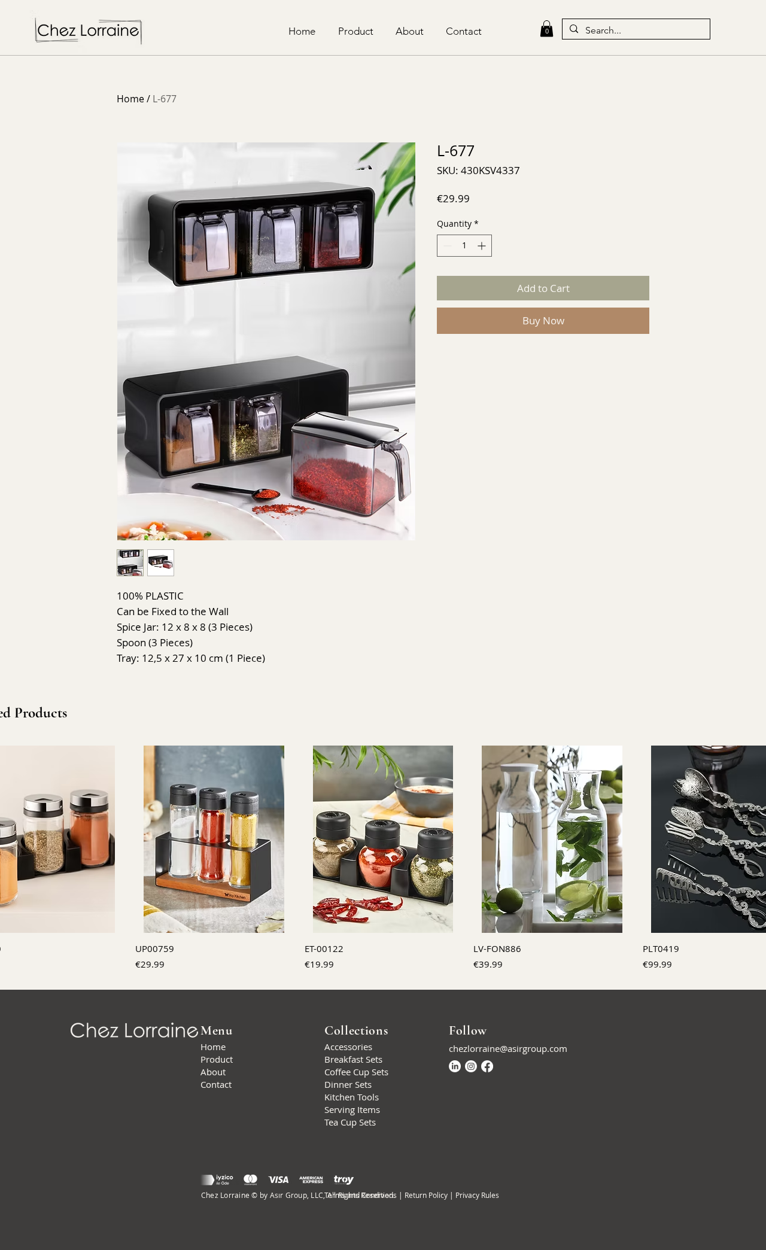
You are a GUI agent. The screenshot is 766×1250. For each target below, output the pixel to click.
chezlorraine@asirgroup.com (508, 1048)
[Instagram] (471, 1066)
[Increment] (482, 245)
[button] (547, 28)
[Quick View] (214, 839)
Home (130, 98)
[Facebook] (487, 1066)
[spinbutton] (464, 245)
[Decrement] (446, 245)
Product (216, 1059)
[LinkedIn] (455, 1066)
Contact (216, 1084)
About (213, 1072)
